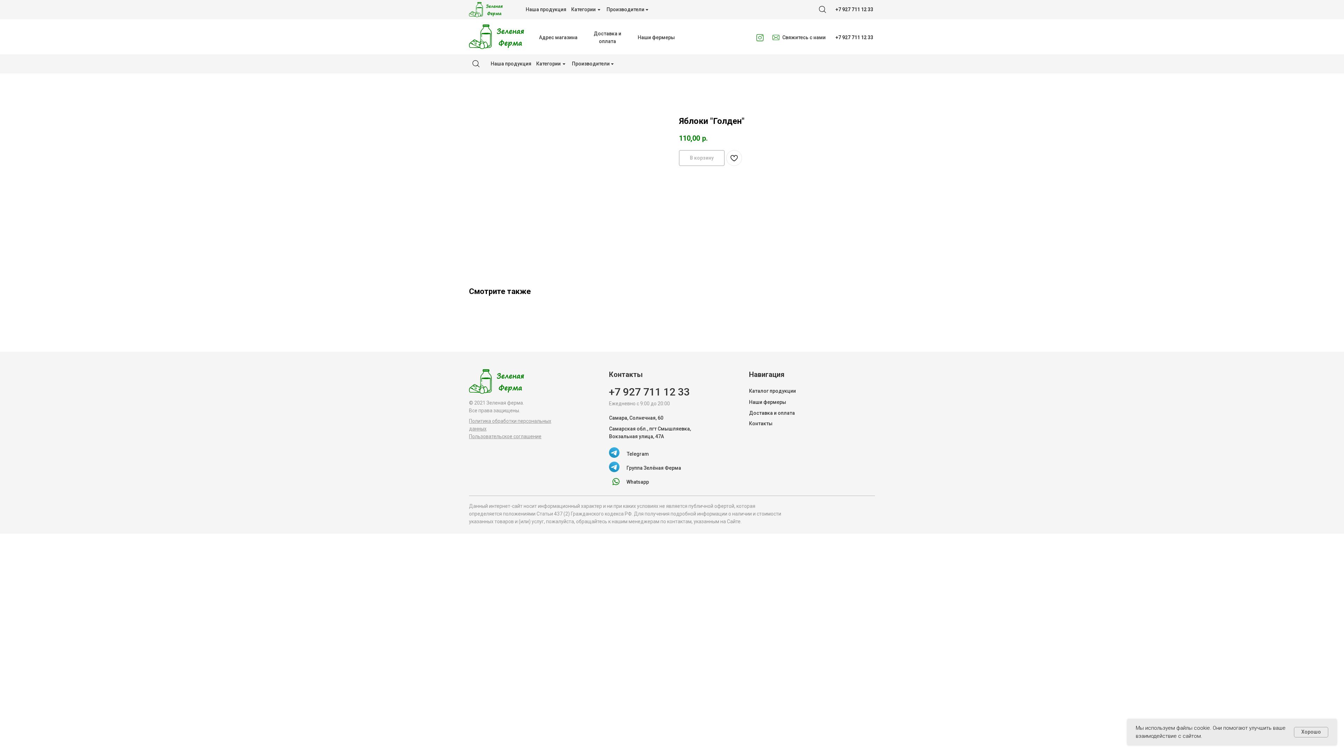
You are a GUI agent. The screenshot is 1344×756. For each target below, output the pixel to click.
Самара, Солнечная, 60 (636, 418)
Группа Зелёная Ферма (653, 468)
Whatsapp (637, 482)
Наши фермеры (767, 402)
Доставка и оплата (772, 413)
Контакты (760, 423)
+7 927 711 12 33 (649, 392)
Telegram (638, 454)
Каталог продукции (772, 391)
